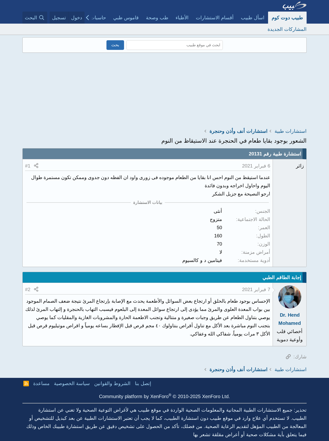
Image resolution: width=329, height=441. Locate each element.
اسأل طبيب (252, 17)
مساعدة (41, 383)
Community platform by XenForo (164, 396)
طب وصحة (157, 17)
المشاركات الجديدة (287, 29)
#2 (27, 289)
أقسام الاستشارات (215, 17)
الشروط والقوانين (112, 383)
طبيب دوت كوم (287, 17)
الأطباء (182, 17)
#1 (27, 165)
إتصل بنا (143, 383)
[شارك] (36, 166)
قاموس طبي (126, 17)
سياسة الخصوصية (72, 383)
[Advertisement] (164, 89)
